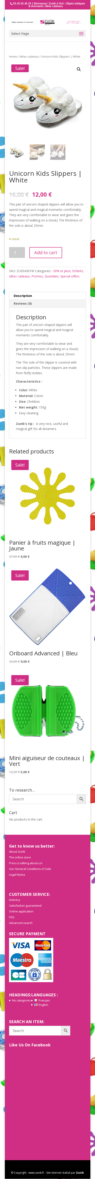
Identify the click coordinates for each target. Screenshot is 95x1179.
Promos (37, 276)
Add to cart (45, 253)
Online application (21, 911)
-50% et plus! (61, 271)
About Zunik (17, 852)
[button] (79, 69)
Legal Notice (17, 875)
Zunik (80, 1173)
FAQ (11, 917)
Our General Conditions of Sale (30, 869)
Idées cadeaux (29, 56)
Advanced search (20, 923)
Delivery (14, 900)
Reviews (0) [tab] (23, 303)
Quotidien (52, 276)
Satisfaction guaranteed (25, 906)
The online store (20, 857)
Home (13, 56)
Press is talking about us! (25, 863)
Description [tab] (23, 296)
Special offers (70, 276)
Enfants (77, 271)
